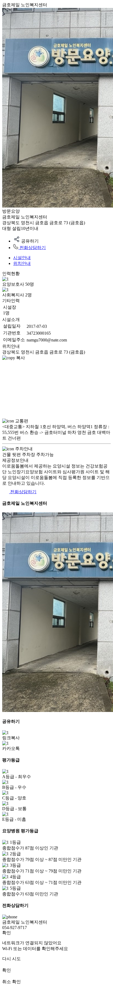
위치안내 (22, 263)
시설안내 (22, 257)
